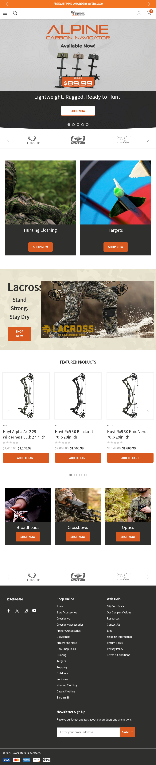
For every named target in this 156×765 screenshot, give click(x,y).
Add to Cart (26, 458)
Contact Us (113, 624)
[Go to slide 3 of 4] (80, 475)
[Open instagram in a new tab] (27, 611)
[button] (40, 247)
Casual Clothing (66, 691)
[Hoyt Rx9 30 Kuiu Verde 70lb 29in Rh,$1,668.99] (130, 395)
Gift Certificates (116, 606)
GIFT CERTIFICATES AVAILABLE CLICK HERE (78, 4)
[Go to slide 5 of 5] (87, 124)
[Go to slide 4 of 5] (82, 124)
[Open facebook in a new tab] (10, 611)
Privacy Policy (115, 649)
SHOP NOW (78, 111)
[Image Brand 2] (78, 140)
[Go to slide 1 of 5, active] (69, 124)
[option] (32, 140)
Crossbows (63, 618)
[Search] (15, 13)
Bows (60, 606)
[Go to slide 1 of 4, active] (70, 475)
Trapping (62, 667)
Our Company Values (119, 612)
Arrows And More (67, 643)
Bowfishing (63, 637)
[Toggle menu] (5, 13)
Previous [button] (7, 4)
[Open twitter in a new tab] (18, 611)
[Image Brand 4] (124, 140)
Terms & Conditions (118, 655)
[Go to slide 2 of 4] (75, 475)
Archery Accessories (69, 630)
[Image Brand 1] (32, 140)
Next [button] (149, 4)
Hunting (61, 655)
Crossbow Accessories (70, 624)
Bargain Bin (63, 697)
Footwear (62, 679)
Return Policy (115, 643)
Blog (109, 630)
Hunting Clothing (67, 685)
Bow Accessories (67, 612)
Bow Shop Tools (66, 649)
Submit (127, 732)
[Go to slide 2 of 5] (73, 124)
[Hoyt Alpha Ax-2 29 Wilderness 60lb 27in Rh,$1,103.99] (26, 395)
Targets (61, 661)
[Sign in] (139, 13)
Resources (113, 618)
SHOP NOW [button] (19, 334)
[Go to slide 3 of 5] (78, 124)
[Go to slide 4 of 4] (85, 475)
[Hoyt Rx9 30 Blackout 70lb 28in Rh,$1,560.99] (78, 395)
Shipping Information (119, 637)
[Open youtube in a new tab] (35, 611)
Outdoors (62, 673)
